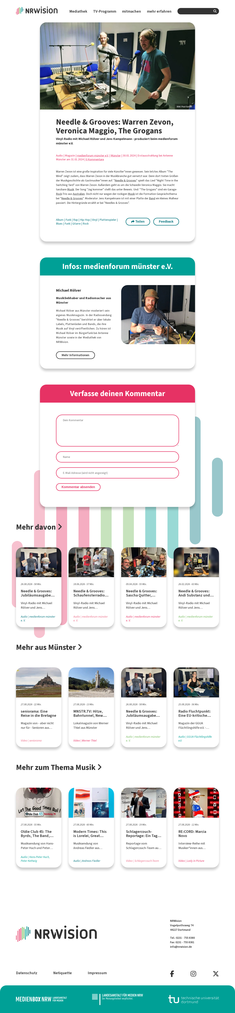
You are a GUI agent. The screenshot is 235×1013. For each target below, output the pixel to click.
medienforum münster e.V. (93, 155)
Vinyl (95, 220)
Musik (70, 189)
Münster (116, 155)
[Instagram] (193, 974)
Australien (79, 194)
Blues (59, 224)
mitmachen (131, 11)
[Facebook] (172, 974)
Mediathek (78, 11)
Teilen (139, 221)
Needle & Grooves (125, 180)
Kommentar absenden (78, 487)
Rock (59, 194)
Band (152, 198)
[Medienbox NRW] (41, 999)
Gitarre (76, 224)
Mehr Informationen (75, 355)
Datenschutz (26, 972)
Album (60, 220)
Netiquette (62, 972)
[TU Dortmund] (193, 999)
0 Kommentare (95, 159)
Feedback (166, 221)
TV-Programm (104, 11)
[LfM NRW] (117, 999)
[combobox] (198, 11)
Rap (75, 220)
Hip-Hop (85, 220)
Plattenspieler (108, 220)
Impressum (97, 972)
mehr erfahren (159, 11)
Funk (69, 220)
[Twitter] (216, 974)
